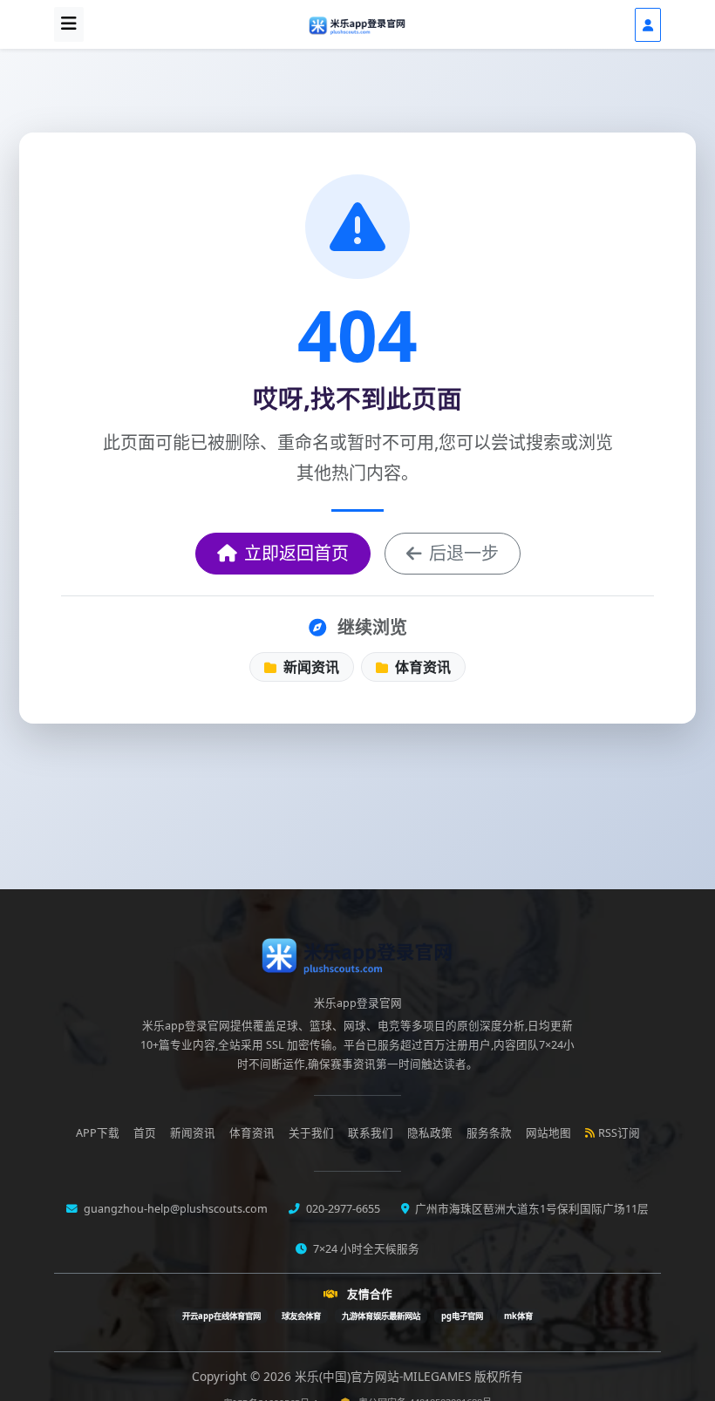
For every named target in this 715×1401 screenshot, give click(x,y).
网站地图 (548, 1133)
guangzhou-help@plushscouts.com (174, 1208)
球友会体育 (301, 1316)
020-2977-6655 (341, 1208)
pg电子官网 (462, 1316)
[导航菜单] (69, 24)
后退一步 (464, 553)
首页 (144, 1133)
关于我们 (311, 1133)
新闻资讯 (309, 667)
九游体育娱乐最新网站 (381, 1316)
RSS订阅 (619, 1133)
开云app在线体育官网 (221, 1316)
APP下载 (97, 1133)
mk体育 (518, 1316)
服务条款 (489, 1133)
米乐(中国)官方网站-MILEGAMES (384, 1376)
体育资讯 (421, 667)
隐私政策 (430, 1133)
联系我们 (370, 1133)
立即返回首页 (296, 553)
